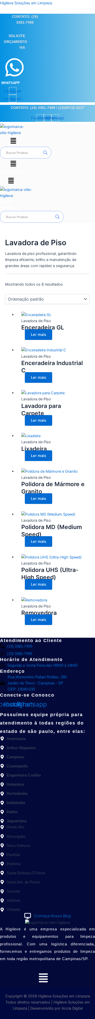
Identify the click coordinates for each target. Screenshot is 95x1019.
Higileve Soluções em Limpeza (26, 3)
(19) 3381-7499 (42, 108)
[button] (13, 141)
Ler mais (38, 334)
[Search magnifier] (45, 152)
